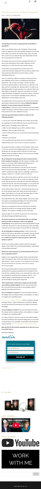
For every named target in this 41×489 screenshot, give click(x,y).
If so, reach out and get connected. (12, 300)
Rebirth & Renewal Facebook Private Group (24, 324)
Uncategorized (15, 15)
